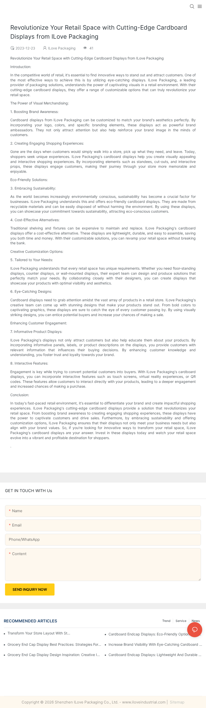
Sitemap (176, 702)
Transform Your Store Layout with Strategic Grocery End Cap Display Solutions (39, 633)
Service (181, 621)
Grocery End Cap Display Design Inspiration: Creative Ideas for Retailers (54, 655)
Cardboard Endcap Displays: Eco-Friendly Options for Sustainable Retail (155, 634)
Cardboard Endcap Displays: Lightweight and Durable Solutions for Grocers (155, 655)
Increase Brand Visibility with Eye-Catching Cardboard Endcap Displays (155, 644)
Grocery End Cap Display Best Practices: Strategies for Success (54, 644)
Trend (166, 621)
